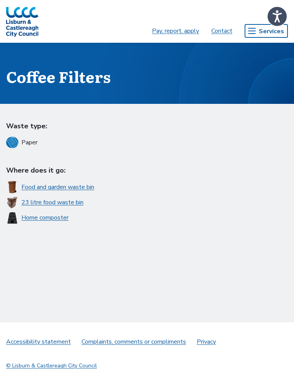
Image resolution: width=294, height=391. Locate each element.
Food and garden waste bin (57, 187)
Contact (221, 31)
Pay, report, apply (175, 31)
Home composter (45, 217)
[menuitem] (175, 31)
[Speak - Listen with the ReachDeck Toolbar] (277, 16)
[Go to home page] (22, 21)
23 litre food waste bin (52, 202)
